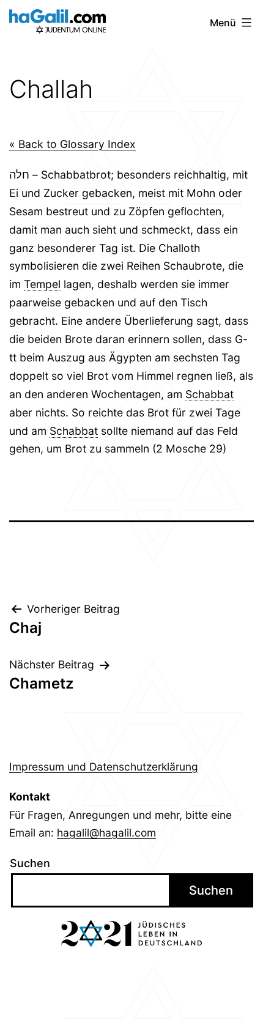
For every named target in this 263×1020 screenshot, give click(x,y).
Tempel (42, 284)
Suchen (30, 863)
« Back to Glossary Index (72, 144)
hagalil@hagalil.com (106, 832)
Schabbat (209, 394)
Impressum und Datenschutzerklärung (103, 766)
